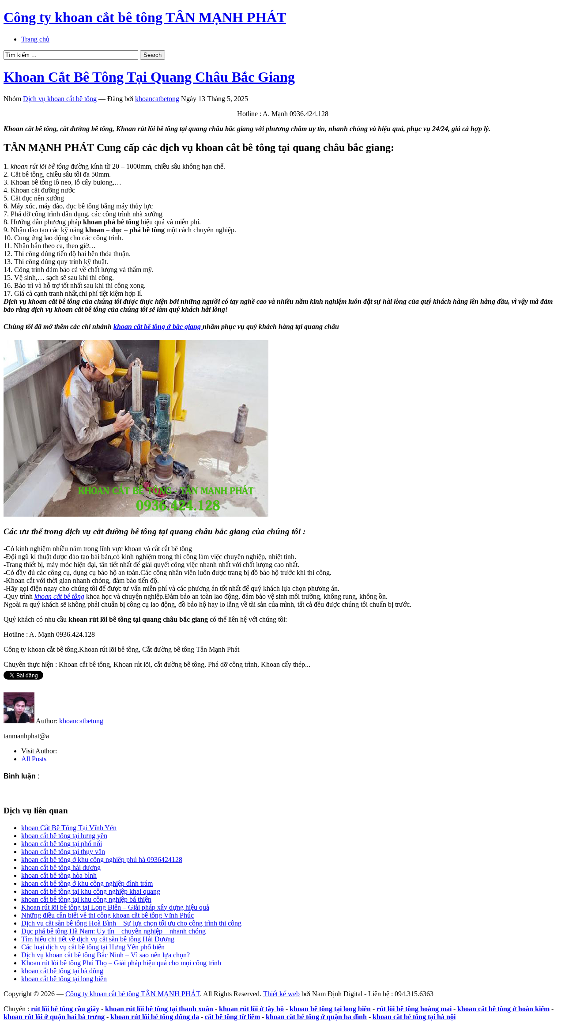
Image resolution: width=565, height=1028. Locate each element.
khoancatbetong (157, 98)
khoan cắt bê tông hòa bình (59, 875)
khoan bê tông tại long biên (330, 1009)
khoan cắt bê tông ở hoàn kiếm (503, 1009)
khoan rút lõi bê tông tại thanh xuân (159, 1009)
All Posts (33, 759)
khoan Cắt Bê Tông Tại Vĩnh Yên (69, 827)
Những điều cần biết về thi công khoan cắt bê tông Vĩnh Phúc (107, 915)
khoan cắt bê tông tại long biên (64, 979)
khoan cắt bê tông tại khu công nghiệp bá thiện (86, 899)
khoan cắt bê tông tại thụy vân (63, 851)
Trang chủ (35, 39)
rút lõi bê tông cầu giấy (65, 1009)
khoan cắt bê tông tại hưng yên (64, 835)
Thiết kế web (281, 994)
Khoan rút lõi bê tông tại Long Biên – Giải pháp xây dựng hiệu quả (115, 907)
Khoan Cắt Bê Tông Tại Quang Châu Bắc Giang (149, 77)
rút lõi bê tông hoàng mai (414, 1009)
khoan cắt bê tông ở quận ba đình (316, 1016)
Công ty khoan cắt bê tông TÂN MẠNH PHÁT (145, 17)
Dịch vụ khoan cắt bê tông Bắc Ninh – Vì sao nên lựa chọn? (105, 955)
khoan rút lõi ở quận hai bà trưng (54, 1016)
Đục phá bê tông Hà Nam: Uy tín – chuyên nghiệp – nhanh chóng (113, 931)
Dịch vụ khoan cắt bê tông (60, 98)
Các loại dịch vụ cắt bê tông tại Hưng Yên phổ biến (93, 947)
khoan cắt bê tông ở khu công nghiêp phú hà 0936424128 (101, 859)
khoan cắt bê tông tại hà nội (414, 1016)
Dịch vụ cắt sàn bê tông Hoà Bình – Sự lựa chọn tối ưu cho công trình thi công (131, 923)
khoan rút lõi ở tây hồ (251, 1009)
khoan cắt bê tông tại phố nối (61, 843)
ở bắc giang (158, 326)
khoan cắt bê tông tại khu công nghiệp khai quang (90, 891)
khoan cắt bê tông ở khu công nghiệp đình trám (87, 883)
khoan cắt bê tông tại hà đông (62, 971)
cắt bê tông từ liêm (232, 1016)
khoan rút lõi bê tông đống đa (154, 1016)
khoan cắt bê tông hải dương (61, 867)
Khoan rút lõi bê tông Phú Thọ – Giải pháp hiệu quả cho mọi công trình (121, 963)
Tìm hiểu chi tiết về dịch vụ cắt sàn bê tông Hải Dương (97, 939)
